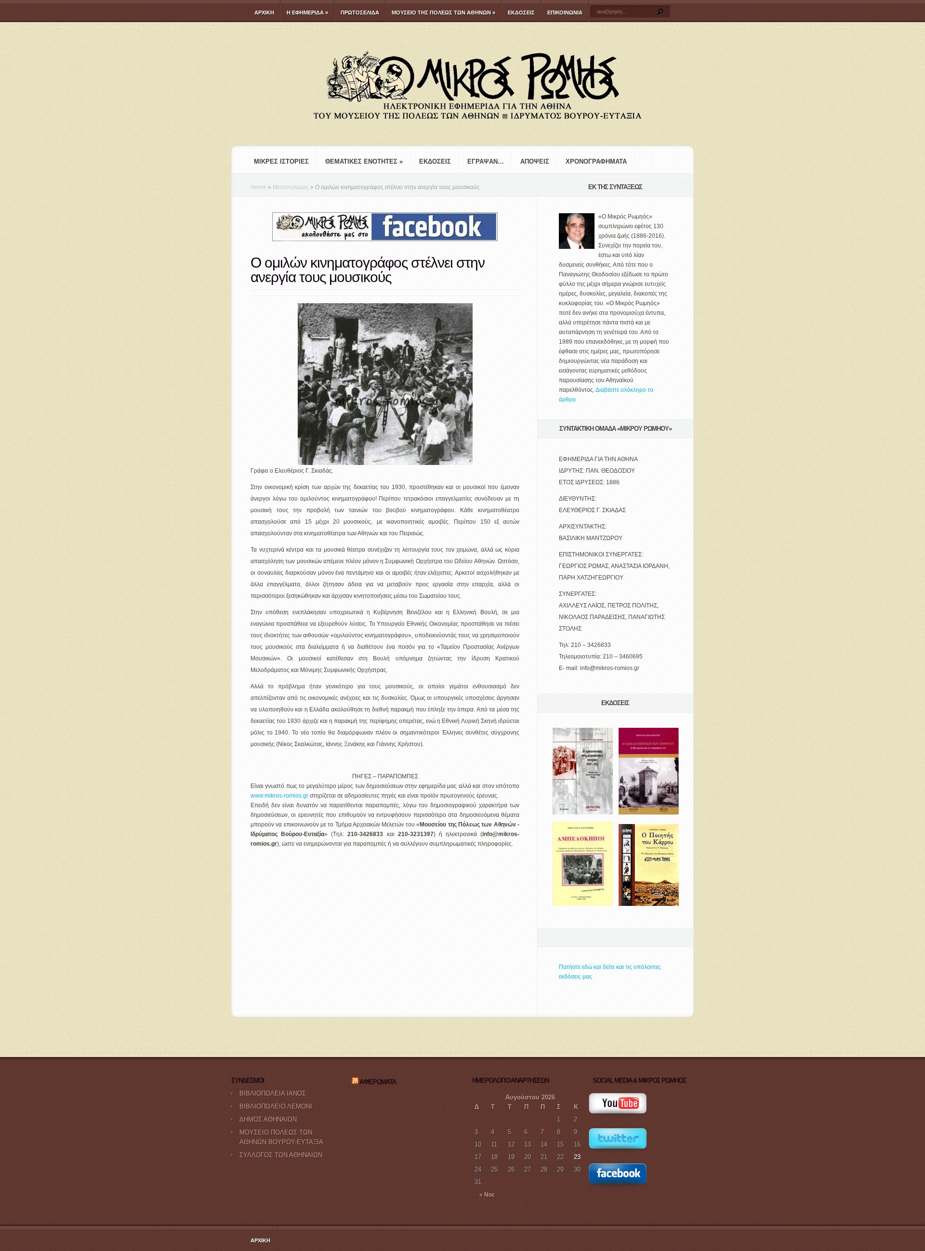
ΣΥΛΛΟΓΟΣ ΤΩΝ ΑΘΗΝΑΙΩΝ (280, 1155)
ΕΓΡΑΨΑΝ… (485, 161)
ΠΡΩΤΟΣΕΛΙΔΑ (360, 12)
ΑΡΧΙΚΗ (264, 12)
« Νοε (487, 1194)
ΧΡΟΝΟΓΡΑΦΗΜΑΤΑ (596, 161)
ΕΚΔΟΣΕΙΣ (521, 12)
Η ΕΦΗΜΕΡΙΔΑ (307, 12)
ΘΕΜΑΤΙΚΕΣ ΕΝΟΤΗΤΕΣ (364, 161)
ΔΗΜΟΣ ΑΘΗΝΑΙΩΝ (268, 1119)
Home (258, 187)
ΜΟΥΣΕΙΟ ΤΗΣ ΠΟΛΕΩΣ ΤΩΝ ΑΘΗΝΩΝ (443, 12)
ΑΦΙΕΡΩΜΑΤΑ (377, 1081)
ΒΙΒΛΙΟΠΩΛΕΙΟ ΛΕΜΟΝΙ (275, 1106)
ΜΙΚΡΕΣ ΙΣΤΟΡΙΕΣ (281, 161)
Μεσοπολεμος (291, 187)
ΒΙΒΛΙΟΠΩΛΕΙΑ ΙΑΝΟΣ (272, 1093)
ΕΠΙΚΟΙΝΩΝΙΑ (564, 12)
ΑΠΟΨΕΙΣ (534, 161)
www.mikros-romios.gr (279, 795)
